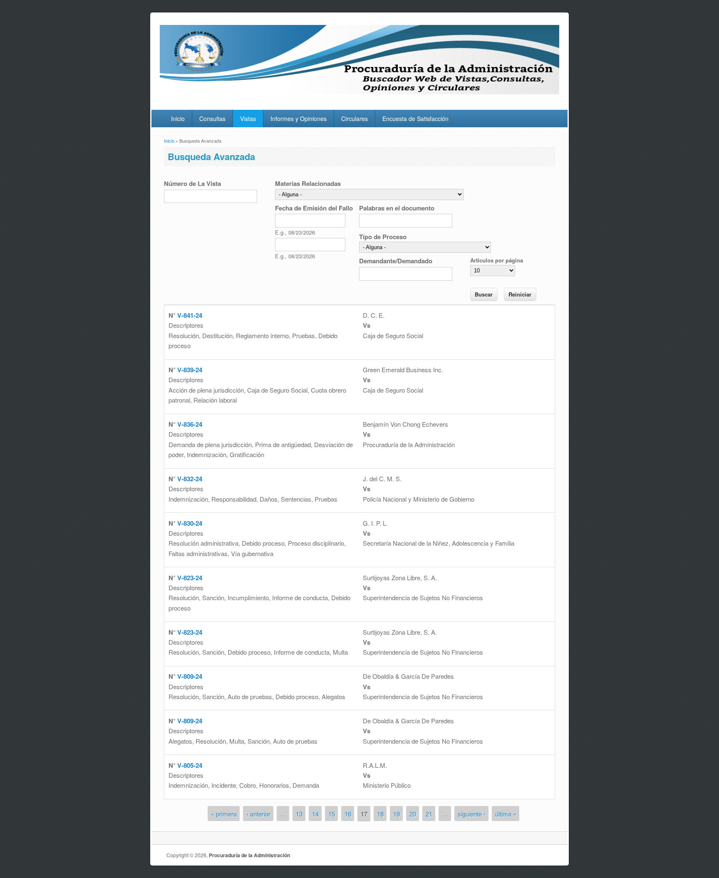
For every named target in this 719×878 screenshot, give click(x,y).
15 (331, 813)
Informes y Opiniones (298, 118)
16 (348, 813)
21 (429, 813)
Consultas (212, 118)
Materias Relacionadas (308, 183)
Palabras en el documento (396, 208)
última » (505, 813)
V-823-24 (189, 577)
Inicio (178, 118)
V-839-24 (189, 369)
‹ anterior (258, 813)
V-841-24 (189, 315)
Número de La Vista (192, 183)
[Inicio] (359, 91)
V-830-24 (189, 523)
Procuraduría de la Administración (249, 855)
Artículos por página (496, 260)
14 (315, 813)
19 (396, 813)
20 (412, 813)
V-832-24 (189, 478)
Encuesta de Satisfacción (415, 118)
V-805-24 (189, 765)
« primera (224, 813)
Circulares (354, 118)
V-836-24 (189, 424)
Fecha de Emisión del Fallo (314, 208)
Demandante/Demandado (395, 260)
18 (380, 813)
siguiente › (472, 813)
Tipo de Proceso (383, 236)
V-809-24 (189, 676)
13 (299, 813)
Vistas (248, 118)
